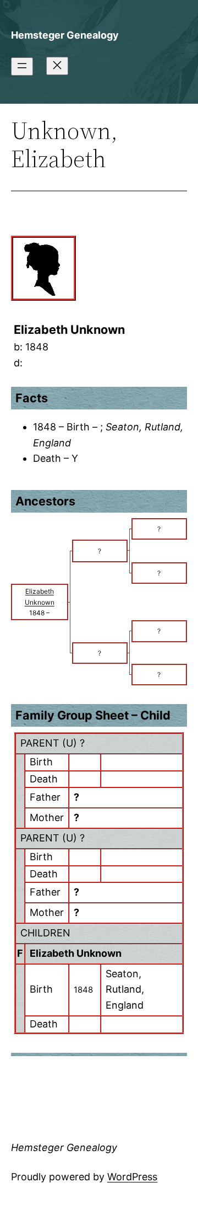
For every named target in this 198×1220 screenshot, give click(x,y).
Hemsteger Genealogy (65, 35)
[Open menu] (22, 66)
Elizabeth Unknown (76, 953)
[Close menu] (57, 66)
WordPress (132, 1176)
